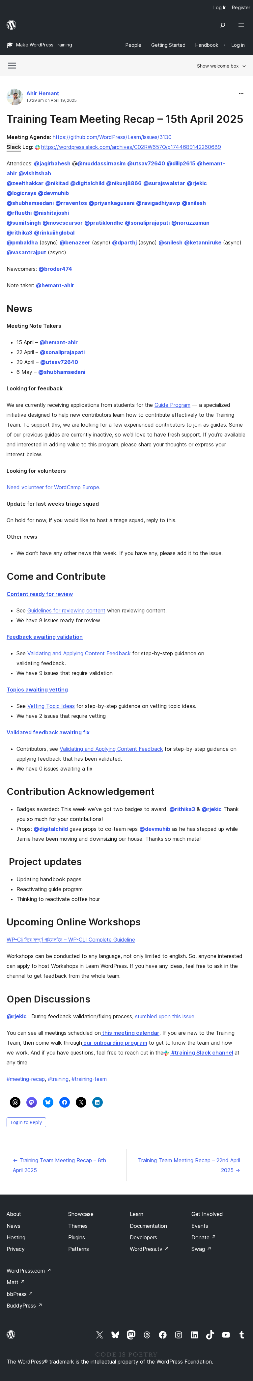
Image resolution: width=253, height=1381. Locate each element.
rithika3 (19, 232)
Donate (203, 1237)
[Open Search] (222, 25)
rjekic (197, 183)
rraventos (71, 203)
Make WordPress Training (44, 44)
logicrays (21, 193)
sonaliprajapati (147, 222)
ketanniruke (202, 242)
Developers (143, 1237)
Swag (201, 1249)
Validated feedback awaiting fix (48, 732)
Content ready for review (40, 594)
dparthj (124, 242)
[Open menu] (242, 25)
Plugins (76, 1237)
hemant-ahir (55, 285)
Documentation (148, 1226)
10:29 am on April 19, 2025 (51, 100)
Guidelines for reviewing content (66, 610)
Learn (136, 1214)
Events (199, 1226)
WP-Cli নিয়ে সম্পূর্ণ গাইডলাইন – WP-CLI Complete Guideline (71, 939)
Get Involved (207, 1214)
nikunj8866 (124, 183)
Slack (14, 147)
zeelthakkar (25, 183)
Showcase (81, 1214)
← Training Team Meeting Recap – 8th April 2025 (59, 1165)
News (13, 1226)
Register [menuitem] (241, 7)
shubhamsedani (30, 203)
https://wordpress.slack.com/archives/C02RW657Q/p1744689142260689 (131, 147)
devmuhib (53, 193)
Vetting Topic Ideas (51, 706)
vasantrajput (26, 252)
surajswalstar (164, 183)
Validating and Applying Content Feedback (79, 653)
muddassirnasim (101, 163)
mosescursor (62, 222)
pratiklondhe (103, 222)
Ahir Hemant (42, 93)
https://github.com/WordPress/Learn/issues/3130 (112, 137)
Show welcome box (218, 66)
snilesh (194, 203)
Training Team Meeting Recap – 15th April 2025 (125, 119)
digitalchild (87, 183)
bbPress (20, 1294)
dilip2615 (181, 163)
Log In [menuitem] (220, 7)
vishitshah (34, 173)
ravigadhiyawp (158, 203)
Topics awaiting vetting (37, 689)
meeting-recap (26, 1079)
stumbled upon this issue (164, 1016)
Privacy (16, 1249)
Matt (16, 1282)
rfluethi (19, 213)
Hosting (16, 1237)
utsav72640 (146, 163)
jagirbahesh (52, 163)
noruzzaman (190, 222)
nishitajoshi (51, 213)
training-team (89, 1079)
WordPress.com (29, 1270)
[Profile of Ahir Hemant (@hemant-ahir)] (15, 98)
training (58, 1079)
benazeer (75, 242)
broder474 (55, 269)
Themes (78, 1226)
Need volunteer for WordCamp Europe (53, 487)
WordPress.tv (149, 1249)
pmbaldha (22, 242)
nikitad (57, 183)
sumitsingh (24, 222)
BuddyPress (24, 1305)
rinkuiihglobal (54, 232)
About (14, 1214)
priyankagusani (111, 203)
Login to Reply (26, 1122)
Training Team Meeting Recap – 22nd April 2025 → (189, 1165)
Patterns (78, 1249)
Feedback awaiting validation (45, 637)
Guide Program (172, 405)
